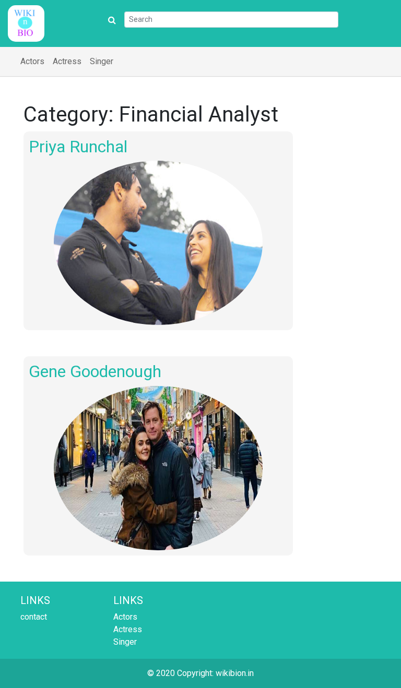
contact (33, 617)
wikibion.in (235, 673)
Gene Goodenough (95, 371)
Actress (67, 61)
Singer (101, 61)
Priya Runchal (78, 146)
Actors (32, 61)
